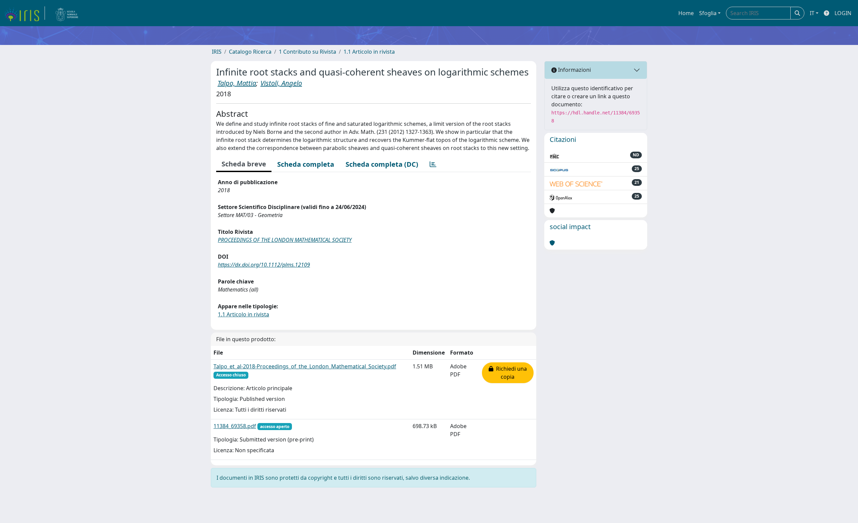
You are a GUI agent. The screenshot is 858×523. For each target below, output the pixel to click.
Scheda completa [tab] (305, 164)
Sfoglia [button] (708, 13)
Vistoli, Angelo (281, 83)
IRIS (217, 51)
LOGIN (843, 13)
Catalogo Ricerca (250, 51)
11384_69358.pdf (234, 426)
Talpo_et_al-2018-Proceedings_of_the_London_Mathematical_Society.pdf (304, 366)
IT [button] (812, 13)
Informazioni (574, 69)
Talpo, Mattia (237, 83)
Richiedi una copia (510, 372)
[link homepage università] (67, 13)
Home (686, 13)
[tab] (433, 164)
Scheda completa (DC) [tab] (382, 164)
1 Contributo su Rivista (307, 51)
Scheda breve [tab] (244, 163)
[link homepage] (24, 13)
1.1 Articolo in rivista (369, 51)
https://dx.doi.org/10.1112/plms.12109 (264, 264)
